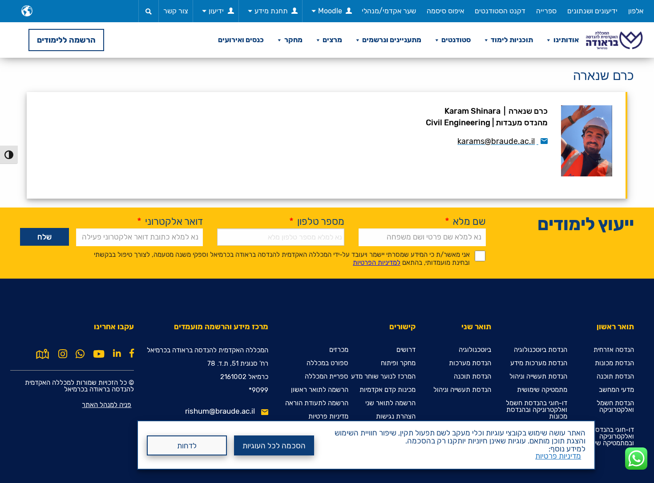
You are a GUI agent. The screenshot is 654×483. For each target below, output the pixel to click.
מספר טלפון (316, 222)
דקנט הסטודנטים (500, 11)
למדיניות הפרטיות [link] (376, 263)
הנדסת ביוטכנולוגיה (540, 350)
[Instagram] (62, 354)
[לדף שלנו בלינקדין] (117, 353)
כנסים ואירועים (241, 40)
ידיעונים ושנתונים (592, 11)
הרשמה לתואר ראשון (319, 390)
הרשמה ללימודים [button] (66, 40)
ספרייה (546, 11)
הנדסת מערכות (470, 363)
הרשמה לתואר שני (390, 403)
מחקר (293, 40)
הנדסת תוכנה (615, 376)
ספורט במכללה (327, 363)
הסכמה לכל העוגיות (274, 445)
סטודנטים (456, 40)
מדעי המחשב (616, 390)
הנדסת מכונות (614, 363)
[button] (148, 11)
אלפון (635, 11)
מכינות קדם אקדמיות (387, 390)
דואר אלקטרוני (170, 222)
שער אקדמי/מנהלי (389, 11)
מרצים (332, 40)
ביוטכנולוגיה (475, 350)
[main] (327, 270)
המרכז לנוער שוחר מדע (383, 376)
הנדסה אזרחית (613, 350)
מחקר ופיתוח (398, 363)
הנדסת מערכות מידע (538, 363)
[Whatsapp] (80, 354)
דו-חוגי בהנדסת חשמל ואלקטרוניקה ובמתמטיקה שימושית (603, 437)
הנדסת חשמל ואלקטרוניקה (615, 406)
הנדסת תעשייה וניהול (538, 376)
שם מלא (465, 222)
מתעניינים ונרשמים (391, 40)
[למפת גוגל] (42, 353)
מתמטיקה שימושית (542, 390)
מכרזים (338, 350)
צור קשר (175, 11)
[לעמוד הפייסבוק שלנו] (131, 353)
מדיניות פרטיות (558, 455)
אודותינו (566, 40)
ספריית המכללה (326, 376)
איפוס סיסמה (445, 11)
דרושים (406, 350)
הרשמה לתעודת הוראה (316, 403)
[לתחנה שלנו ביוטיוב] (99, 354)
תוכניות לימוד (512, 40)
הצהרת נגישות (396, 416)
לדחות (187, 445)
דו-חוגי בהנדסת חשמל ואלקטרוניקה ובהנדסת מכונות (536, 410)
